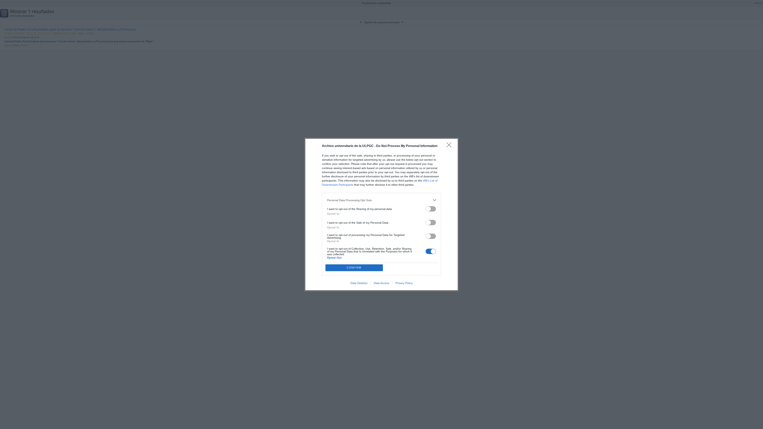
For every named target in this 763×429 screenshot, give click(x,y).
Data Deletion (359, 283)
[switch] (431, 209)
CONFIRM (354, 267)
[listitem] (381, 200)
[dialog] (381, 214)
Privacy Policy (404, 283)
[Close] (450, 146)
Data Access (381, 283)
